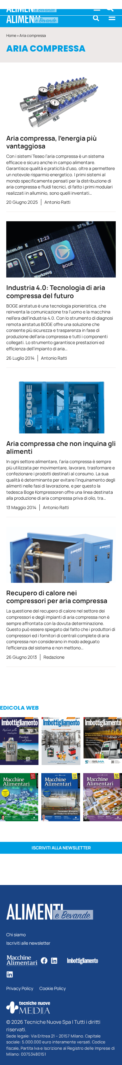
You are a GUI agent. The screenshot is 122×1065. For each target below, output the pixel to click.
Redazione (53, 657)
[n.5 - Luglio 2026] (61, 742)
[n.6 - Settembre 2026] (19, 742)
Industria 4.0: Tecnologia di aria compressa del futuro (55, 291)
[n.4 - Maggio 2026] (103, 742)
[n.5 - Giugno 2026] (60, 798)
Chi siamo (16, 935)
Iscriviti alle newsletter (28, 943)
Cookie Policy (52, 988)
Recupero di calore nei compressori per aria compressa (56, 596)
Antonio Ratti (57, 202)
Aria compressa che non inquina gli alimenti (61, 447)
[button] (96, 18)
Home (11, 35)
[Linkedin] (54, 960)
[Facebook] (44, 960)
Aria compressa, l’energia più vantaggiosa (51, 142)
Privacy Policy (19, 988)
